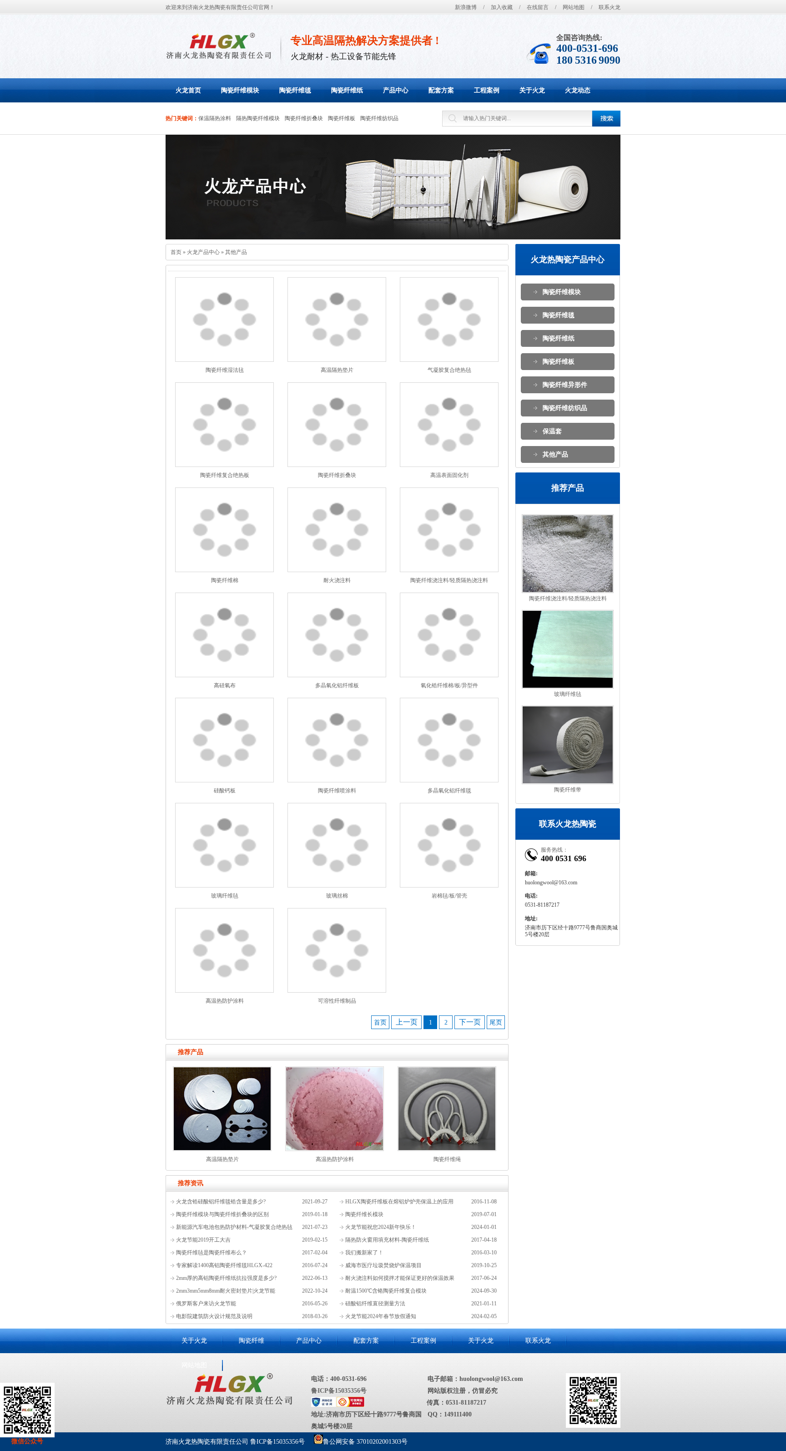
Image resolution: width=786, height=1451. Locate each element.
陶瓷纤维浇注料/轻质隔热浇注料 (449, 580)
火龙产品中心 (203, 252)
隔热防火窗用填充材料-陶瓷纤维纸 (387, 1240)
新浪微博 (466, 7)
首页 (176, 252)
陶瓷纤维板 (341, 118)
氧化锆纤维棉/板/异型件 (449, 685)
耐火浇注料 (337, 580)
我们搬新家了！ (364, 1252)
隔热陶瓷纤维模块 (258, 118)
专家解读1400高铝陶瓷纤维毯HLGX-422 (224, 1265)
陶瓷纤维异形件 (565, 384)
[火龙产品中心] (393, 187)
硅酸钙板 (225, 790)
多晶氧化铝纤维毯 (449, 790)
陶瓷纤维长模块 (364, 1214)
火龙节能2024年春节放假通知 (380, 1316)
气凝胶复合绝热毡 (449, 370)
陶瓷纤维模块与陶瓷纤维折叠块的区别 (222, 1214)
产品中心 (309, 1340)
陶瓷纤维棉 (224, 580)
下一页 (470, 1022)
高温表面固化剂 (449, 475)
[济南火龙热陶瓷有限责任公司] (219, 46)
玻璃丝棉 (337, 896)
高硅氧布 (225, 685)
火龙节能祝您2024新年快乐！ (380, 1227)
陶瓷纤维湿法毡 (225, 370)
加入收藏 (502, 7)
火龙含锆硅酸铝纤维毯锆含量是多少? (221, 1201)
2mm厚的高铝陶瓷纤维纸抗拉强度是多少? (226, 1278)
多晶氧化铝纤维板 (337, 685)
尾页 (495, 1022)
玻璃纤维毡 (224, 896)
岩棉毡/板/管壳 (449, 896)
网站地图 (573, 7)
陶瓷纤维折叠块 (304, 118)
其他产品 (236, 252)
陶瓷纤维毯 (558, 315)
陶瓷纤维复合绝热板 (224, 475)
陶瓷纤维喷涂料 (337, 790)
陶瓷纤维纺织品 (379, 118)
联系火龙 (609, 7)
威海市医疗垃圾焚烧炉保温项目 (383, 1265)
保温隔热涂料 (214, 118)
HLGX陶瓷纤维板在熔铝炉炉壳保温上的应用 (399, 1201)
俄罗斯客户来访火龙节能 (206, 1303)
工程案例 (423, 1340)
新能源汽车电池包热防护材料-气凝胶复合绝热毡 (234, 1227)
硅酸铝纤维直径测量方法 (375, 1303)
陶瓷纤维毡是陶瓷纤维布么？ (211, 1252)
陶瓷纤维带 (567, 789)
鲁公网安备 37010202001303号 (365, 1441)
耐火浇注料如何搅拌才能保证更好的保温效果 (399, 1278)
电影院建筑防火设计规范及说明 (214, 1316)
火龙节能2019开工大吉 (203, 1240)
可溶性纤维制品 (337, 1001)
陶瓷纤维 (251, 1340)
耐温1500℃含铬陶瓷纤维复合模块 (386, 1291)
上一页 (407, 1022)
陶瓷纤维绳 (447, 1159)
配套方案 (366, 1340)
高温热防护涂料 (225, 1001)
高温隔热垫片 (337, 370)
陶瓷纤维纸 (558, 338)
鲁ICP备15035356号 (339, 1390)
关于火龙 (194, 1340)
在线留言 (538, 7)
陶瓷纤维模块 (562, 292)
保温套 (552, 431)
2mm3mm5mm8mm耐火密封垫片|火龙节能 (225, 1291)
